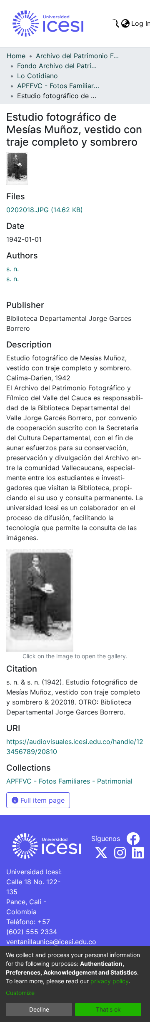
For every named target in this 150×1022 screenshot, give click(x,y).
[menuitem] (125, 23)
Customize (20, 992)
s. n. (12, 269)
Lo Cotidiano (37, 76)
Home (16, 56)
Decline (39, 1009)
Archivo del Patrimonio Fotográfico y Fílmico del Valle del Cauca (77, 56)
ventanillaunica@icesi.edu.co (51, 942)
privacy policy (109, 981)
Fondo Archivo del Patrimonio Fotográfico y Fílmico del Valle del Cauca (58, 66)
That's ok (108, 1009)
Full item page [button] (41, 800)
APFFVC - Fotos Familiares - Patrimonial (58, 86)
